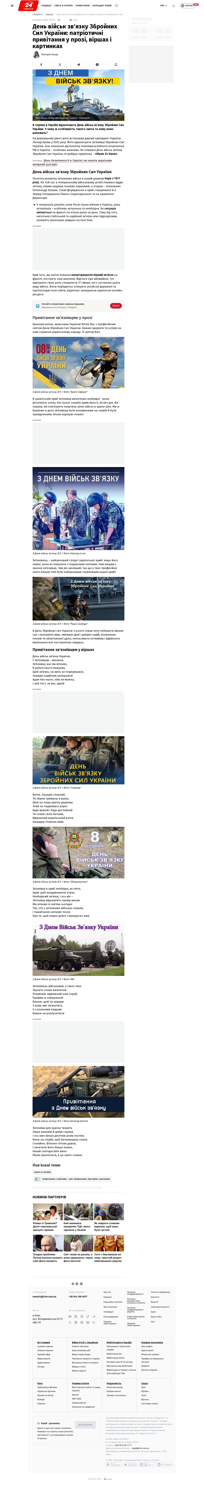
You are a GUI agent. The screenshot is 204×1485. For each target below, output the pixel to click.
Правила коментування (133, 1324)
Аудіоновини (43, 1362)
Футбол (145, 1391)
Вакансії (154, 1302)
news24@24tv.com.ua (44, 1296)
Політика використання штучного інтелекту (136, 1301)
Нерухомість (114, 1383)
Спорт (144, 1383)
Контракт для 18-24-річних (120, 1362)
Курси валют (147, 1350)
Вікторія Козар (50, 54)
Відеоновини (43, 1358)
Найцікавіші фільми (47, 1387)
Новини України (45, 1350)
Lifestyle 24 (38, 15)
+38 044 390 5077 (78, 1296)
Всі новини (43, 1342)
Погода (40, 1366)
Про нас (107, 1292)
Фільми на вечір (45, 1395)
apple (130, 1464)
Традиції (46, 5)
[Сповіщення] (174, 6)
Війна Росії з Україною (85, 1342)
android (114, 1464)
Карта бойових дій (81, 1350)
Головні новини (45, 1346)
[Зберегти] (115, 64)
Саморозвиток (79, 1403)
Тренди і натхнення (116, 1395)
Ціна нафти (146, 1346)
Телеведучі (108, 1312)
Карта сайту (156, 1317)
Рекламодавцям (110, 1317)
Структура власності (160, 1307)
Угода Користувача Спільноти (135, 1318)
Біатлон (145, 1399)
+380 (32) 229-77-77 (123, 1445)
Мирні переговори (81, 1354)
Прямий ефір (43, 1354)
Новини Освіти (80, 1383)
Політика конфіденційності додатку (135, 1310)
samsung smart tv (165, 1464)
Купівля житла (114, 1391)
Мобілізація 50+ (114, 1354)
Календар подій (102, 5)
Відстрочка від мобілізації (119, 1366)
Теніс (143, 1395)
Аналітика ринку (115, 1387)
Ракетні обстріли (80, 1346)
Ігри (153, 1322)
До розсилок (85, 1425)
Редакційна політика (112, 1302)
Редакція (107, 1297)
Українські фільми (46, 1391)
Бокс (143, 1387)
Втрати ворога (79, 1370)
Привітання (83, 5)
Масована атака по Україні (85, 1362)
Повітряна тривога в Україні (86, 1358)
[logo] (28, 6)
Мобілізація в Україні (119, 1342)
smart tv (147, 1464)
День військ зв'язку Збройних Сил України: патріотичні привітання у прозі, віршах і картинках (90, 15)
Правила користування (109, 1323)
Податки (145, 1366)
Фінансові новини (150, 1354)
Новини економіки (152, 1342)
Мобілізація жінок (115, 1358)
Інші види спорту (149, 1403)
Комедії (41, 1399)
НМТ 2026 (76, 1399)
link (70, 1316)
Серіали (41, 1403)
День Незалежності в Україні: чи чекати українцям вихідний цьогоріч (72, 162)
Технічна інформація (160, 1292)
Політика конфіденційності (135, 1293)
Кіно (40, 1383)
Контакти (155, 1297)
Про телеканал (110, 1307)
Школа (75, 1395)
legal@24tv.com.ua (140, 1448)
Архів (153, 1312)
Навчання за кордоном (83, 1407)
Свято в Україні (63, 5)
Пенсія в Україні (149, 1370)
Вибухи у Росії (79, 1366)
